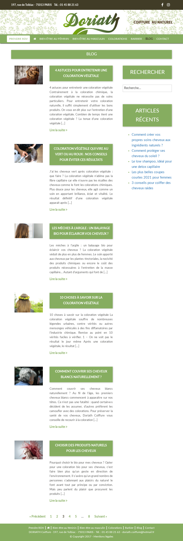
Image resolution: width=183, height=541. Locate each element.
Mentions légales (103, 536)
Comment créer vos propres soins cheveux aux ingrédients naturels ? (151, 140)
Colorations (117, 38)
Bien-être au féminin (54, 38)
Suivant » (100, 516)
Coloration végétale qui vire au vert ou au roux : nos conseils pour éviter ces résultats (81, 154)
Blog (149, 38)
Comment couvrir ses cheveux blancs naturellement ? (81, 374)
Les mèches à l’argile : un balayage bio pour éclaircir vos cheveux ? (81, 231)
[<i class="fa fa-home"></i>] (34, 38)
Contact (162, 38)
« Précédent (37, 516)
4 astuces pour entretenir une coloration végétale (81, 73)
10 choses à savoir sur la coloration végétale (81, 300)
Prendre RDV (18, 38)
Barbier (136, 38)
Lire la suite (58, 130)
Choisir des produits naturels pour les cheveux (81, 448)
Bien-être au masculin (89, 38)
